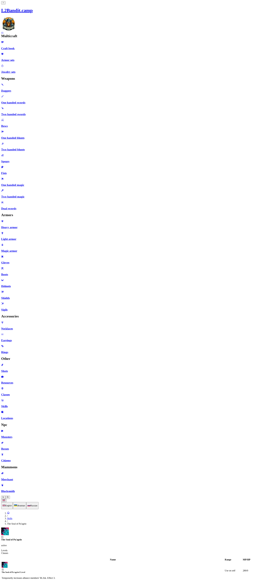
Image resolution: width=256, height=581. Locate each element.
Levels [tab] (4, 550)
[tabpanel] (128, 569)
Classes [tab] (4, 553)
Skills (9, 518)
